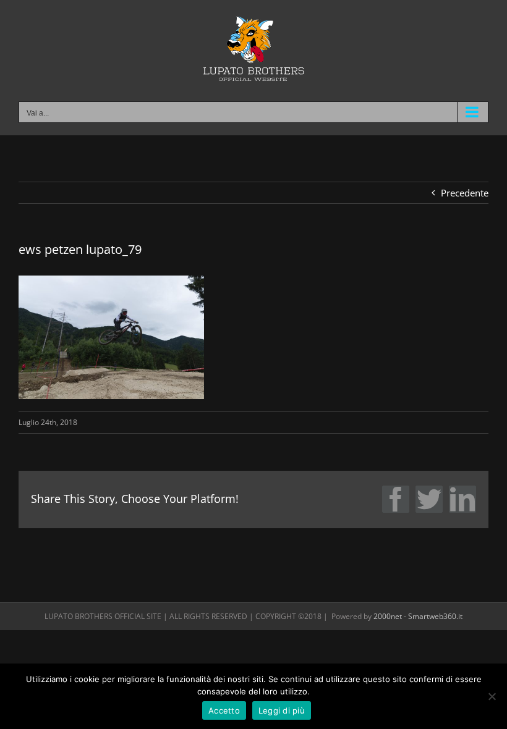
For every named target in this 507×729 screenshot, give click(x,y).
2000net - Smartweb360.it (417, 616)
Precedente (464, 193)
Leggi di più (281, 710)
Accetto (224, 710)
